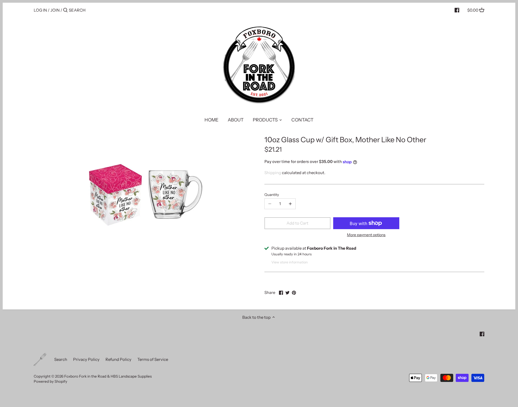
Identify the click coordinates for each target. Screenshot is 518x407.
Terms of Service (152, 359)
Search (60, 359)
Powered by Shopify (50, 381)
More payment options (366, 235)
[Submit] (65, 10)
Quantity (271, 194)
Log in (40, 10)
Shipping (272, 172)
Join (55, 10)
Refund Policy (118, 359)
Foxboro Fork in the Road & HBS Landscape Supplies (108, 376)
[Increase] (290, 204)
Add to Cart (297, 223)
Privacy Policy (86, 359)
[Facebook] (457, 10)
